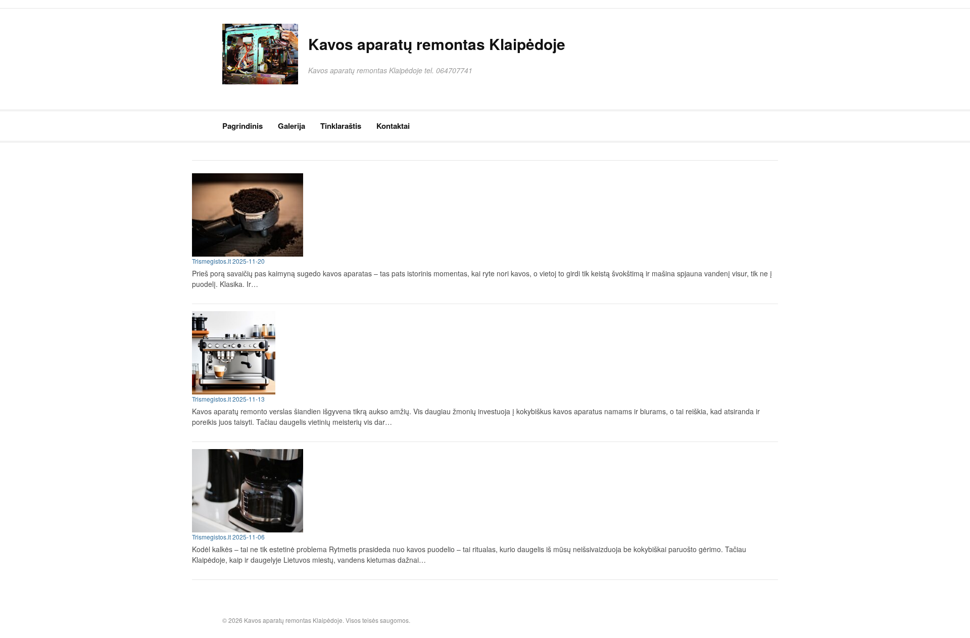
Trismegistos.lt (211, 261)
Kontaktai (393, 125)
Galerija (291, 125)
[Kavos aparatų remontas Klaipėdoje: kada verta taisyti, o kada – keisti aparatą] (480, 215)
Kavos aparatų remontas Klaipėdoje (436, 44)
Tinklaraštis (340, 125)
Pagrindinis (242, 125)
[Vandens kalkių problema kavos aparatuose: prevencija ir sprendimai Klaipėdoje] (480, 490)
